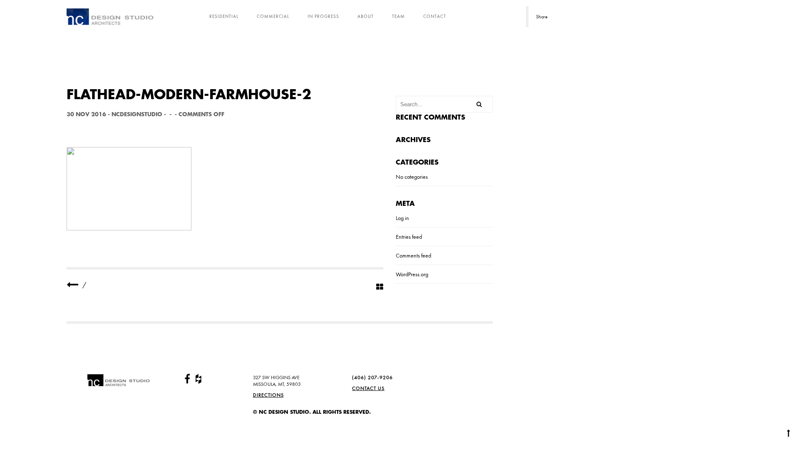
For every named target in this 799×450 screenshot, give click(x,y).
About (365, 16)
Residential (223, 16)
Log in (402, 218)
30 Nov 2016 (86, 114)
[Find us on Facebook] (187, 379)
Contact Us (368, 388)
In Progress (323, 16)
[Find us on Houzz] (198, 379)
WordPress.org (412, 274)
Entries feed (409, 236)
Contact (434, 16)
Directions (268, 395)
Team (398, 16)
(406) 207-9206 (372, 377)
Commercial (273, 16)
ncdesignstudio (137, 114)
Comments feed (413, 255)
